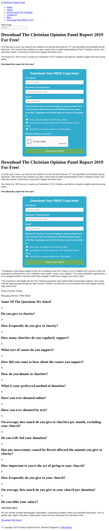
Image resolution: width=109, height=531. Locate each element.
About (9, 10)
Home (9, 7)
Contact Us (12, 15)
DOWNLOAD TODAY (54, 151)
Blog (9, 17)
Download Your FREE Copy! (20, 20)
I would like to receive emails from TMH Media (49, 129)
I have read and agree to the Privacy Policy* (48, 120)
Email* (28, 97)
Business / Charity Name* (37, 87)
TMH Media (66, 527)
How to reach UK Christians (20, 12)
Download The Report (11, 520)
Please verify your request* (38, 134)
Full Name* (30, 78)
